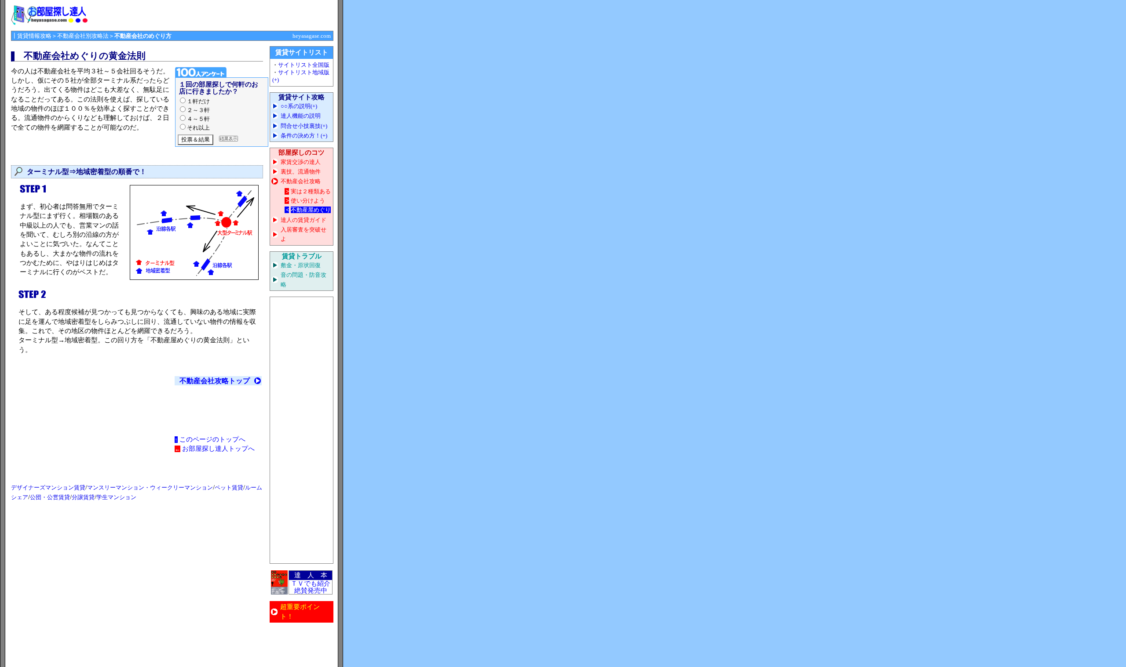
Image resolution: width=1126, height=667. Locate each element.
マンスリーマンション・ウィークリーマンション (150, 487)
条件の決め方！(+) (304, 135)
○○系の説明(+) (299, 106)
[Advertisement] (301, 430)
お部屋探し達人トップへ (218, 448)
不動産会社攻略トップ (214, 380)
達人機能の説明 (301, 115)
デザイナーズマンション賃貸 (48, 487)
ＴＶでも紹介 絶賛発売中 (310, 587)
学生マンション (116, 497)
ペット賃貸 (229, 487)
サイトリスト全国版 (303, 65)
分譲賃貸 (83, 497)
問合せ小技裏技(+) (304, 126)
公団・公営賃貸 (50, 497)
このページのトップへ (212, 439)
